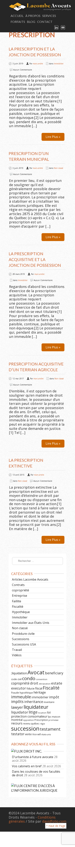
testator (17, 734)
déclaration (45, 683)
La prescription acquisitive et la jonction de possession (35, 259)
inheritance (33, 701)
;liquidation (19, 673)
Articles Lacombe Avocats (30, 579)
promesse (53, 720)
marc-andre (38, 63)
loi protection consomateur (31, 714)
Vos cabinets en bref (27, 766)
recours (16, 723)
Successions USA (24, 644)
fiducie (31, 688)
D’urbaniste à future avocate (32, 757)
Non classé (58, 168)
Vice (34, 734)
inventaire (49, 702)
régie (42, 723)
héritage (39, 692)
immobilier (40, 697)
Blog (31, 21)
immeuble (21, 696)
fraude (15, 692)
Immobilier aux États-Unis (30, 623)
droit (34, 683)
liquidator (19, 712)
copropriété (20, 590)
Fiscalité (17, 606)
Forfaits (18, 21)
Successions (20, 639)
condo (28, 678)
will (39, 734)
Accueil (17, 15)
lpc (49, 716)
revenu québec (31, 723)
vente (28, 734)
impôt (54, 697)
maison (56, 716)
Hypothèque (21, 612)
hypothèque (26, 692)
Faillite (16, 601)
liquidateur (36, 706)
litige (33, 712)
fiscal (38, 688)
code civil (16, 679)
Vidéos (17, 655)
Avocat (36, 672)
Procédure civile (23, 634)
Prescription (41, 719)
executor (18, 688)
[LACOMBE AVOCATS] (37, 6)
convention (41, 679)
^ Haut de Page (55, 826)
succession (25, 728)
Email (63, 27)
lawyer (17, 707)
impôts (17, 701)
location (42, 712)
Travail (17, 650)
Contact (44, 21)
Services (49, 15)
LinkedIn (56, 27)
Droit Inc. (32, 751)
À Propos (32, 15)
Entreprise (19, 595)
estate (56, 683)
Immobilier (58, 63)
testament (50, 729)
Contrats (18, 585)
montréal (16, 720)
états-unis (46, 734)
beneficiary (54, 673)
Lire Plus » (53, 137)
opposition (28, 720)
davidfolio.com (54, 821)
